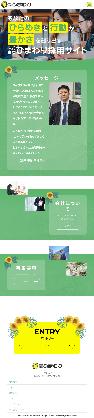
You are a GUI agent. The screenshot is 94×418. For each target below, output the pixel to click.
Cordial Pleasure (71, 415)
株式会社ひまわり (35, 415)
